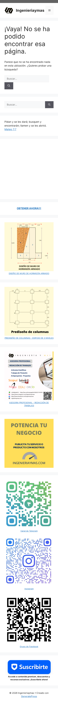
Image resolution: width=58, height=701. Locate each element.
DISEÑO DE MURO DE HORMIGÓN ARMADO (29, 273)
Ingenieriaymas (30, 10)
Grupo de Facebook (29, 646)
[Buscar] (8, 85)
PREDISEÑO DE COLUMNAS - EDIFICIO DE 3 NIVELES (29, 338)
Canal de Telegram (29, 531)
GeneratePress (29, 696)
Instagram (29, 589)
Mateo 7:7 (10, 129)
